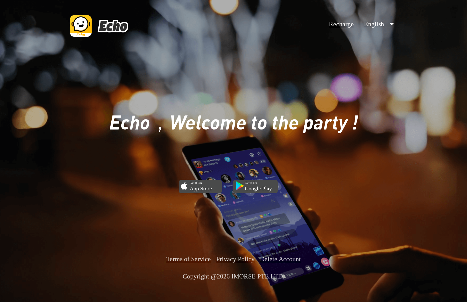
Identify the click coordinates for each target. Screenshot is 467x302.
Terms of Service (188, 259)
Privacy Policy (235, 259)
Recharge (341, 24)
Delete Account (280, 259)
